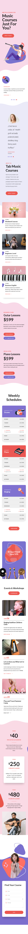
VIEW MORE (6, 95)
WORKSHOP (7, 86)
